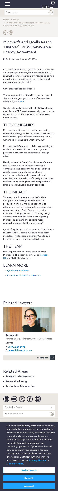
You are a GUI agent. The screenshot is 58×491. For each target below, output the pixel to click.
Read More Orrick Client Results (24, 275)
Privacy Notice (37, 460)
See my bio (42, 358)
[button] (5, 33)
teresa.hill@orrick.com (19, 350)
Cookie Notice (15, 463)
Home (6, 20)
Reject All (28, 478)
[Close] (54, 426)
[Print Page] (11, 33)
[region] (29, 456)
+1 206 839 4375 (16, 347)
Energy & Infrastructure (20, 376)
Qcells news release (18, 270)
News (16, 20)
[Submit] (51, 12)
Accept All (29, 486)
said (22, 101)
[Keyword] (52, 414)
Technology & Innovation (20, 386)
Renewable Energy (16, 381)
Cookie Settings (29, 470)
